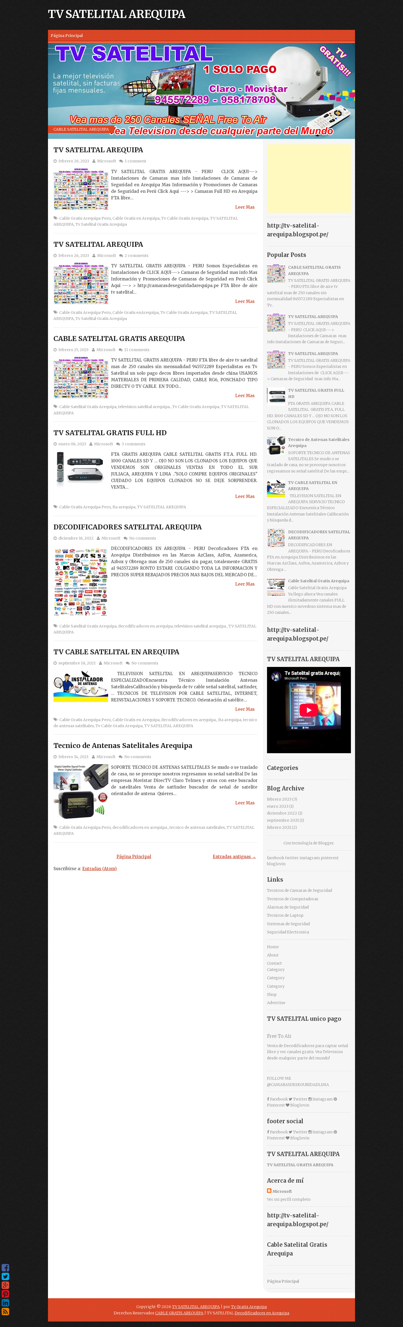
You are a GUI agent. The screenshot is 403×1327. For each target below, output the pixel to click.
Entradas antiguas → (234, 856)
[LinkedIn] (5, 1303)
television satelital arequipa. (144, 406)
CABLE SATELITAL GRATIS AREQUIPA (119, 338)
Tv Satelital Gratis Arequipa (101, 224)
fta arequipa (123, 507)
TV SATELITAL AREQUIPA (116, 14)
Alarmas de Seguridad (288, 907)
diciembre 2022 (282, 813)
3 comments (133, 444)
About (273, 955)
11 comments (136, 349)
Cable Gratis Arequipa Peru (85, 218)
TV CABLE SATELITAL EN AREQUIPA (116, 651)
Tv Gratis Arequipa (249, 1306)
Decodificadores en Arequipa (262, 1313)
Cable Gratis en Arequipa (136, 218)
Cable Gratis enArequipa (135, 312)
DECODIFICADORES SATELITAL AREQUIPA (127, 527)
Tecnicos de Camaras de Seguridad (299, 890)
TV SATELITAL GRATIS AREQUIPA (300, 1164)
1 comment (135, 161)
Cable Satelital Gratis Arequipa (88, 406)
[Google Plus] (5, 1285)
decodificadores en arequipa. (189, 719)
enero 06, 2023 (72, 444)
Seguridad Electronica (288, 932)
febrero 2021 (279, 827)
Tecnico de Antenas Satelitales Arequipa (122, 745)
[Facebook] (5, 1267)
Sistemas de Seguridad (288, 923)
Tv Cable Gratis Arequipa (184, 218)
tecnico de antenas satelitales (197, 827)
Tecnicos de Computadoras (292, 898)
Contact (274, 963)
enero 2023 (277, 806)
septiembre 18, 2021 (77, 663)
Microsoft (106, 161)
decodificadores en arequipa (145, 626)
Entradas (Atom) (99, 868)
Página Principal (67, 35)
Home (273, 946)
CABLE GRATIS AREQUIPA (179, 1313)
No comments (142, 538)
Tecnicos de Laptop (285, 915)
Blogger (326, 843)
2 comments (136, 255)
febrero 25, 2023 (73, 349)
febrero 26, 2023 (73, 161)
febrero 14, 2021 (73, 756)
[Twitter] (5, 1276)
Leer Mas (245, 207)
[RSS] (5, 1311)
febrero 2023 (279, 799)
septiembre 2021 (283, 820)
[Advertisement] (309, 178)
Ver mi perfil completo (289, 1199)
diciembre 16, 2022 (75, 538)
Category (276, 969)
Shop (272, 994)
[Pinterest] (5, 1294)
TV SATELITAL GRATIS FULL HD (110, 432)
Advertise (276, 1002)
